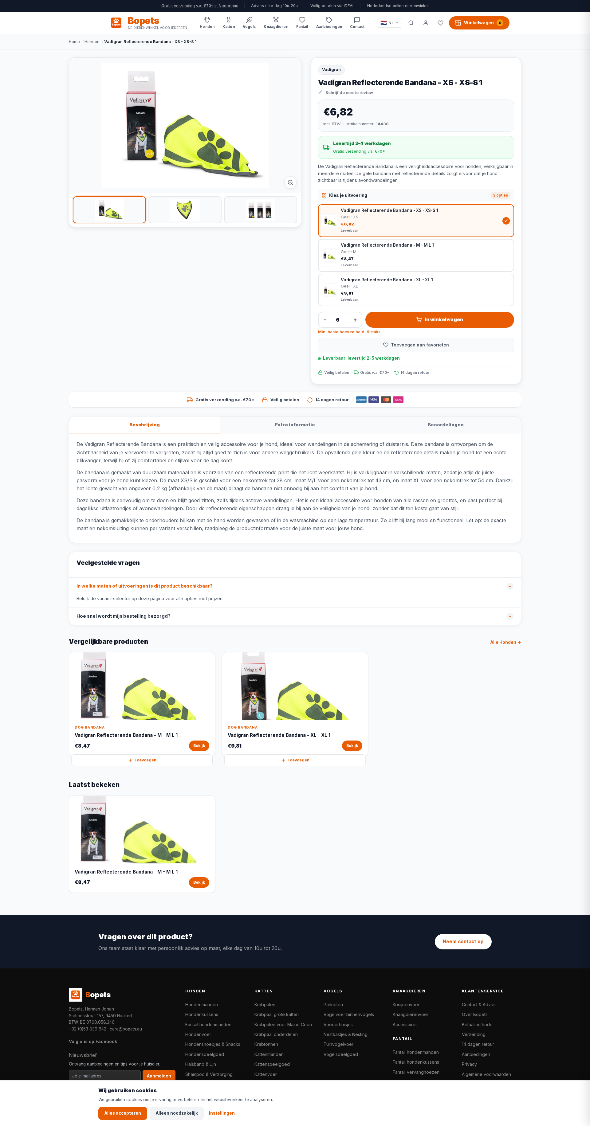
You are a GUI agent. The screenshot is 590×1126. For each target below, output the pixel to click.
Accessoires (405, 1024)
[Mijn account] (425, 23)
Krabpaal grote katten (276, 1014)
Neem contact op (463, 941)
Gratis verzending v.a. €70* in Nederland (199, 5)
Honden (92, 41)
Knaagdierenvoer (410, 1014)
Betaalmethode (477, 1024)
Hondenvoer (198, 1034)
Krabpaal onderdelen (276, 1034)
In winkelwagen (444, 320)
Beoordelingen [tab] (446, 424)
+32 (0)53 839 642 (87, 1028)
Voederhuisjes (338, 1024)
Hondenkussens (201, 1014)
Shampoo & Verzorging (209, 1074)
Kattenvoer (265, 1074)
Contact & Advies (479, 1004)
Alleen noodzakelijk (177, 1113)
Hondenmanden (201, 1004)
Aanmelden (159, 1075)
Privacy (469, 1064)
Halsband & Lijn (200, 1064)
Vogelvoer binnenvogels (349, 1014)
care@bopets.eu (126, 1028)
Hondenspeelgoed (204, 1054)
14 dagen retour (478, 1044)
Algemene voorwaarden (486, 1074)
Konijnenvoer (406, 1004)
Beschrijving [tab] (144, 424)
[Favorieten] (440, 23)
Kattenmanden (269, 1054)
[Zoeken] (411, 23)
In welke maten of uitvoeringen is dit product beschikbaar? (145, 586)
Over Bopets (475, 1014)
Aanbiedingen (476, 1054)
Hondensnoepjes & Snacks (212, 1044)
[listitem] (109, 209)
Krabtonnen (266, 1044)
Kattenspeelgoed (272, 1064)
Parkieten (333, 1004)
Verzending (474, 1034)
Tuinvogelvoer (338, 1044)
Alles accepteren (122, 1113)
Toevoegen (145, 760)
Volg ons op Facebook (93, 1041)
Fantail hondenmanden (208, 1024)
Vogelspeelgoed (341, 1054)
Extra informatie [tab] (295, 424)
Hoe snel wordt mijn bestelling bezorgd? (124, 616)
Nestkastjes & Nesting (346, 1034)
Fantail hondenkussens (416, 1062)
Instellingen (222, 1113)
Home (74, 41)
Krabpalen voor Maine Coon (283, 1024)
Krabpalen (264, 1004)
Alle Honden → (505, 642)
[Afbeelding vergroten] (290, 182)
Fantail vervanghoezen (416, 1072)
